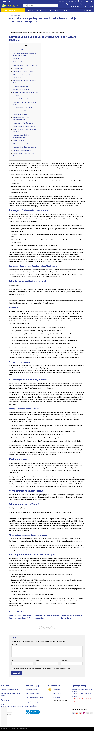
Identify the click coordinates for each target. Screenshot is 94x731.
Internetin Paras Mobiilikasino (22, 150)
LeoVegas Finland (14, 15)
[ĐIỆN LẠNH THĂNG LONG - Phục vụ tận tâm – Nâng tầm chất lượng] (10, 6)
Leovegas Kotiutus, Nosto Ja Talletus (25, 65)
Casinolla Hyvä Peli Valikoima (22, 111)
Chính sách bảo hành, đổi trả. (34, 698)
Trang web (64, 660)
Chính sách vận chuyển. (32, 693)
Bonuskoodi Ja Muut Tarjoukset (23, 123)
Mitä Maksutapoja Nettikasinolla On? (24, 126)
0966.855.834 (57, 689)
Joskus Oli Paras (18, 141)
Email (38, 660)
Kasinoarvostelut (18, 68)
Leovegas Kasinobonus (20, 86)
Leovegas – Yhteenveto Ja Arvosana (24, 50)
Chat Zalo (4, 718)
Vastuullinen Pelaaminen (20, 62)
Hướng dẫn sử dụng (31, 702)
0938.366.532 (57, 698)
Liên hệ (65, 10)
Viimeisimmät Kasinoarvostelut (23, 71)
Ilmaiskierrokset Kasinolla (21, 89)
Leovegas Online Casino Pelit (22, 108)
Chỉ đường (4, 712)
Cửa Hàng (48, 10)
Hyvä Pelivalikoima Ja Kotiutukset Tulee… (26, 92)
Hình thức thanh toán (31, 689)
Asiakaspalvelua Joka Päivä (22, 99)
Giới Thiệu (39, 10)
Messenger (4, 723)
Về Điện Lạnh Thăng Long (9, 689)
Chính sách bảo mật (31, 706)
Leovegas (16, 96)
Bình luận (14, 644)
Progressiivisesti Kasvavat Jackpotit (24, 147)
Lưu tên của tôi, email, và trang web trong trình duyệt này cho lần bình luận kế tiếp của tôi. (42, 669)
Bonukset (16, 59)
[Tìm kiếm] (60, 5)
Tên (12, 660)
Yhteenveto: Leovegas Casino (22, 144)
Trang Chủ (30, 10)
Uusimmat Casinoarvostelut (21, 114)
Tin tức (56, 10)
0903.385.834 (57, 693)
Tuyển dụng (5, 700)
